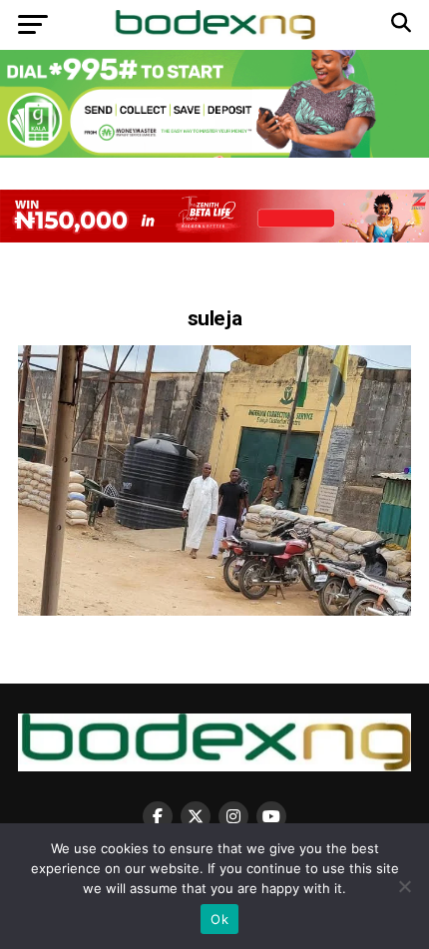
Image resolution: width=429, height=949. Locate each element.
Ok (219, 919)
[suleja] (214, 610)
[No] (404, 886)
